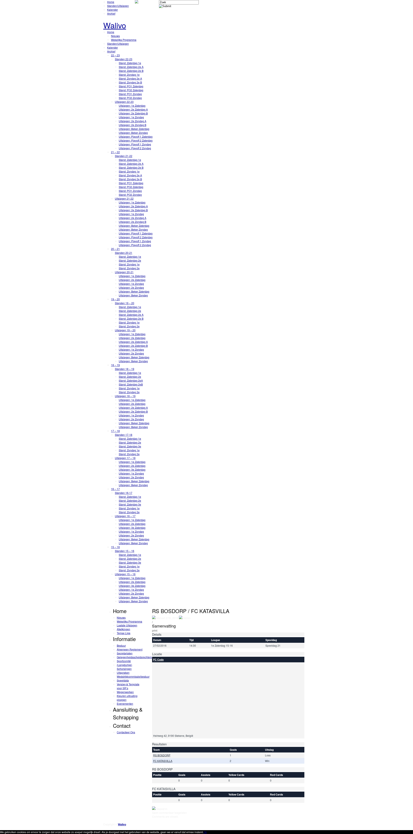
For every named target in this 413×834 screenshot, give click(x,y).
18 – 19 (115, 365)
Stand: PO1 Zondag (130, 94)
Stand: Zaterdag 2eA (131, 380)
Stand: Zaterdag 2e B (131, 70)
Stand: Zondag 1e (129, 74)
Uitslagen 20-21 (124, 272)
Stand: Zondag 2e (129, 268)
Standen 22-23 (123, 59)
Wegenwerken (125, 692)
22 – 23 (115, 55)
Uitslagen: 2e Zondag (131, 287)
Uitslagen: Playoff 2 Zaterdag (136, 140)
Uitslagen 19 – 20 (125, 330)
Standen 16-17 (123, 493)
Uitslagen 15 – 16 (125, 574)
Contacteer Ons (126, 732)
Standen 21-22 (123, 156)
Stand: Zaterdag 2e (130, 260)
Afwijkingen (123, 629)
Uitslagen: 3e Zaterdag (132, 469)
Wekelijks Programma (123, 40)
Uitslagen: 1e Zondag (131, 117)
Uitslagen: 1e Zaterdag (132, 105)
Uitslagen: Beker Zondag (133, 132)
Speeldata (123, 680)
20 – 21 (115, 249)
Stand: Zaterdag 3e (130, 446)
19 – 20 (115, 299)
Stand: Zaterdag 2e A (131, 67)
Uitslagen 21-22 (124, 198)
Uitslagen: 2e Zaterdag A (133, 109)
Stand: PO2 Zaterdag (131, 90)
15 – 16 (115, 547)
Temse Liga (123, 633)
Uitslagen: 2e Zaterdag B (133, 113)
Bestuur (121, 645)
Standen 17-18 (123, 434)
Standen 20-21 (123, 252)
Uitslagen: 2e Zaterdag (132, 280)
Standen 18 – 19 (124, 369)
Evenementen (125, 703)
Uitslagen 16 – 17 (125, 516)
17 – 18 (115, 431)
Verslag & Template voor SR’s (128, 686)
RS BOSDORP (161, 755)
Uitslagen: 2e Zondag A (132, 121)
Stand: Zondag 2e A (130, 78)
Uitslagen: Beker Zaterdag (134, 129)
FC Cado (158, 659)
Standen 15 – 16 (124, 551)
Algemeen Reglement (129, 649)
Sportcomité (124, 661)
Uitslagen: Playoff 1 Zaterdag (136, 136)
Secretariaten (125, 653)
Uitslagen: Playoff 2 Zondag (135, 148)
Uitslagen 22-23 (124, 101)
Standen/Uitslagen (118, 6)
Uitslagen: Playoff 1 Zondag (135, 144)
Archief (111, 13)
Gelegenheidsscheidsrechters (134, 657)
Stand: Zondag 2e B (130, 82)
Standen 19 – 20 (124, 303)
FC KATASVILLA (162, 761)
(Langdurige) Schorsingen (124, 667)
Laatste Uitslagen (127, 625)
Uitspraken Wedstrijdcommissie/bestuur (133, 674)
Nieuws (115, 36)
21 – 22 (115, 152)
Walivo (114, 25)
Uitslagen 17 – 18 (125, 458)
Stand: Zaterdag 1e (130, 63)
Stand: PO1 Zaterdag (131, 86)
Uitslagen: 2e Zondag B (132, 125)
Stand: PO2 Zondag (130, 98)
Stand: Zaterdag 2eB (131, 384)
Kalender (112, 9)
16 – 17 (115, 489)
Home (110, 2)
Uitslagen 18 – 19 (125, 396)
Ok (205, 832)
